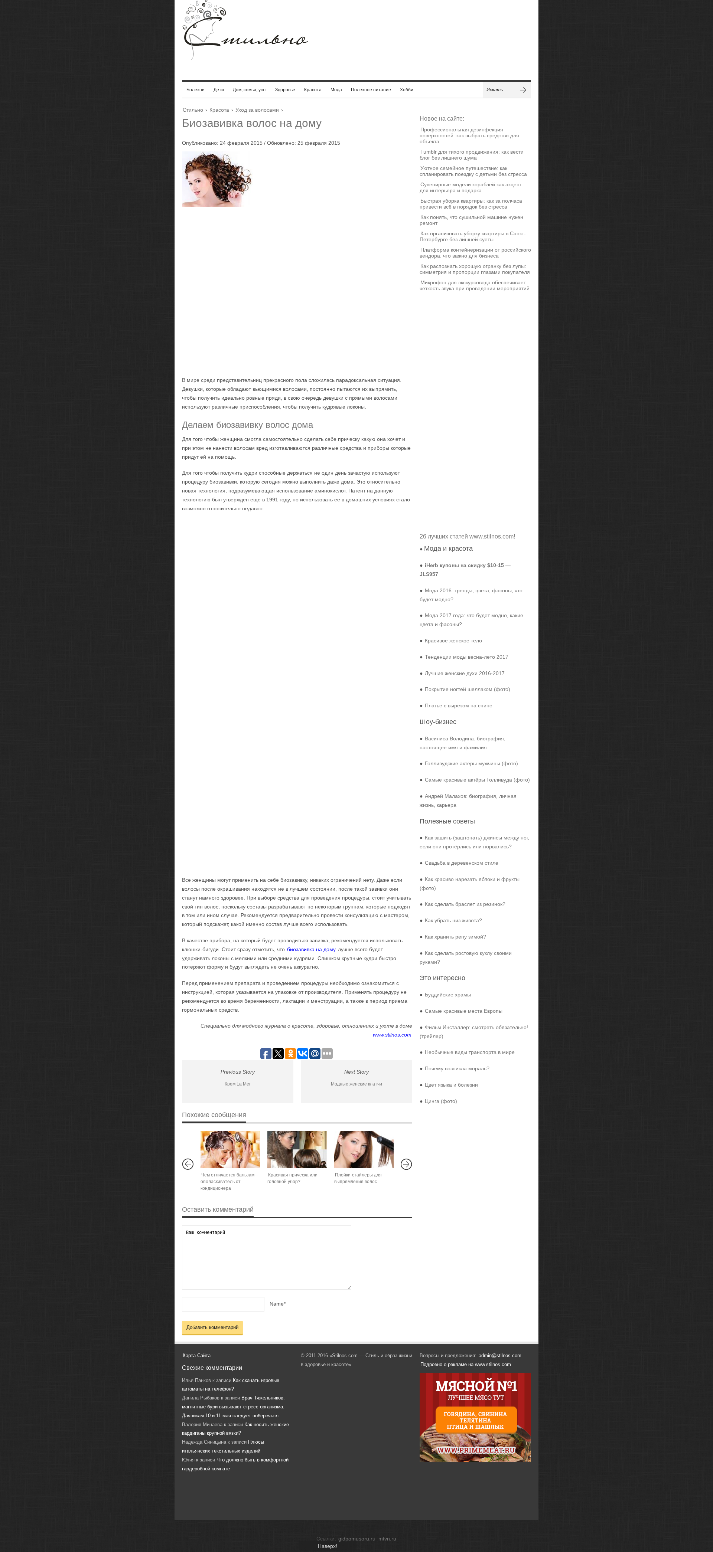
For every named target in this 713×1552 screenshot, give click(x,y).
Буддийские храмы (448, 995)
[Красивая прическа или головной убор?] (297, 1149)
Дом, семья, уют (249, 89)
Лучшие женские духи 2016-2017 (465, 673)
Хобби (406, 89)
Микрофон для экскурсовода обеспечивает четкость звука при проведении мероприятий (475, 285)
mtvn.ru (387, 1539)
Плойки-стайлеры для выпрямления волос (358, 1178)
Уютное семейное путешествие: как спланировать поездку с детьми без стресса (473, 171)
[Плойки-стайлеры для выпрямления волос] (364, 1149)
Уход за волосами (257, 110)
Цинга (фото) (441, 1101)
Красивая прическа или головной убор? (292, 1178)
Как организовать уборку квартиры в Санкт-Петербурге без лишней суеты (473, 236)
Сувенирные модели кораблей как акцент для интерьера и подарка (471, 187)
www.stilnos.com (392, 1035)
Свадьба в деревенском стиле (461, 863)
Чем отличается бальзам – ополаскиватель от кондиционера (229, 1181)
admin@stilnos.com (500, 1355)
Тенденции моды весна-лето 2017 (466, 657)
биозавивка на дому (311, 949)
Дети (219, 89)
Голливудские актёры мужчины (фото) (471, 763)
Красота (313, 89)
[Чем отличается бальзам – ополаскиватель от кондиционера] (230, 1149)
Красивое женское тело (453, 641)
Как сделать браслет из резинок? (465, 904)
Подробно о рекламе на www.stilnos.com (465, 1364)
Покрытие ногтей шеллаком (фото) (467, 689)
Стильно (193, 110)
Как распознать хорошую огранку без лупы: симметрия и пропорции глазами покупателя (475, 269)
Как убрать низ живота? (453, 920)
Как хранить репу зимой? (455, 937)
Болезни (195, 89)
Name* (278, 1304)
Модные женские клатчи (356, 1084)
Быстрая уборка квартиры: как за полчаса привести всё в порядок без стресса (471, 204)
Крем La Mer (238, 1084)
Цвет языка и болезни (451, 1085)
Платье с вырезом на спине (458, 705)
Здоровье (285, 89)
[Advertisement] (289, 291)
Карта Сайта (197, 1355)
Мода (336, 89)
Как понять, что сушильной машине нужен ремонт (471, 220)
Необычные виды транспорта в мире (470, 1052)
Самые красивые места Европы (463, 1011)
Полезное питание (371, 89)
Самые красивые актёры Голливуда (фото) (477, 780)
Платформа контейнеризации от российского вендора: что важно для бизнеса (475, 253)
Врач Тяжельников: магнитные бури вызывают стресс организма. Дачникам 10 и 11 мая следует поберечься (233, 1406)
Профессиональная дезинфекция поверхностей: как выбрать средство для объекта (469, 135)
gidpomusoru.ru (356, 1539)
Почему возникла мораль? (457, 1068)
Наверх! (327, 1546)
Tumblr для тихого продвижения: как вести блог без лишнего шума (472, 155)
